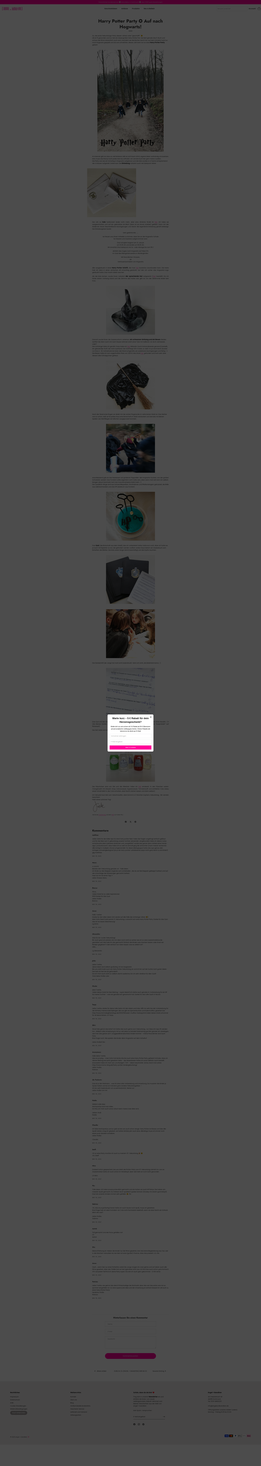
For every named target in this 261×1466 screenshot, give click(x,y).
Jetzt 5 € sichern (130, 747)
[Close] (150, 717)
